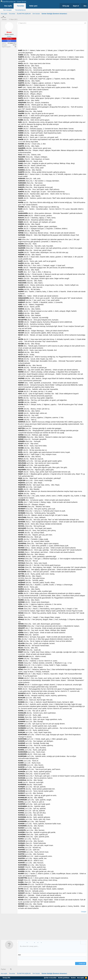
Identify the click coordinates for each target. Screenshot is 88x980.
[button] (39, 5)
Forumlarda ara (20, 10)
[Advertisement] (52, 37)
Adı (19, 955)
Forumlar (20, 6)
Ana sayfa (8, 6)
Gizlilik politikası (63, 978)
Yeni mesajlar (7, 10)
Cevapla (83, 912)
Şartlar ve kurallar (50, 978)
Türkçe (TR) (6, 978)
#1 (85, 23)
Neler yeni (33, 6)
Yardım (73, 978)
